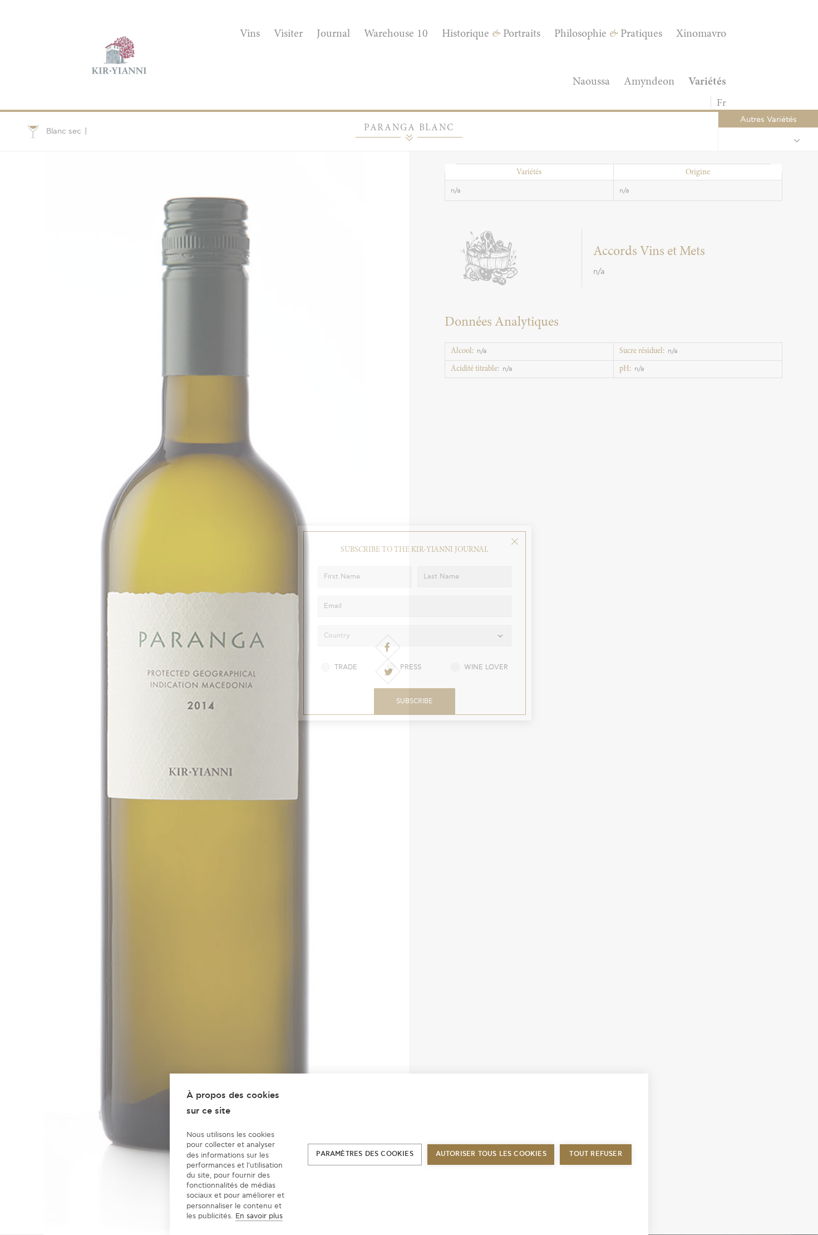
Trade (345, 667)
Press (410, 667)
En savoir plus (259, 1216)
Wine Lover (486, 667)
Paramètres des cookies (364, 1154)
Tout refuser (595, 1154)
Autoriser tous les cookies (491, 1154)
